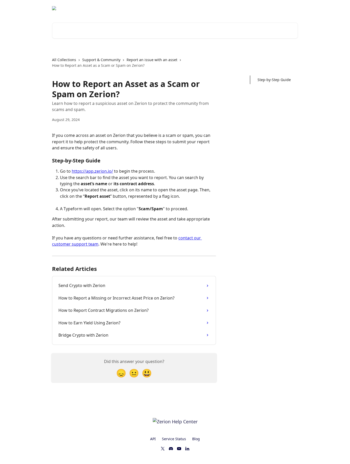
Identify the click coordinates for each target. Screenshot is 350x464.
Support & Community (101, 59)
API (153, 438)
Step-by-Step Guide (274, 79)
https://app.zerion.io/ (92, 171)
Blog (196, 438)
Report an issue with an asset (152, 59)
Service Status (174, 438)
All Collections (64, 59)
